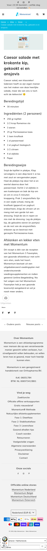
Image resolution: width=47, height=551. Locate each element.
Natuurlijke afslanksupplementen (23, 413)
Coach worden (23, 433)
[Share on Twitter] (9, 312)
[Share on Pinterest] (15, 312)
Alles (12, 21)
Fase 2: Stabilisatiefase (23, 421)
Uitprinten (6, 303)
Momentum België (23, 492)
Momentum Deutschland (23, 496)
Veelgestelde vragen (23, 441)
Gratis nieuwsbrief (23, 405)
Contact (23, 457)
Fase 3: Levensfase (23, 425)
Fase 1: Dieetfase (23, 417)
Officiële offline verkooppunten (23, 401)
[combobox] (23, 540)
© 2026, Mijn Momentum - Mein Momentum (23, 531)
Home (3, 21)
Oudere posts (14, 324)
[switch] (5, 545)
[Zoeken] (37, 14)
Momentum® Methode (23, 409)
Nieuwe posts (33, 324)
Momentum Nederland (23, 489)
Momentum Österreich (23, 499)
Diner (20, 21)
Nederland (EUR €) (22, 512)
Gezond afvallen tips (23, 429)
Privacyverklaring (23, 449)
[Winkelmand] (44, 14)
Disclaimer (23, 453)
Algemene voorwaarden (23, 445)
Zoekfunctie (23, 397)
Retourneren (23, 437)
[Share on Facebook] (2, 312)
